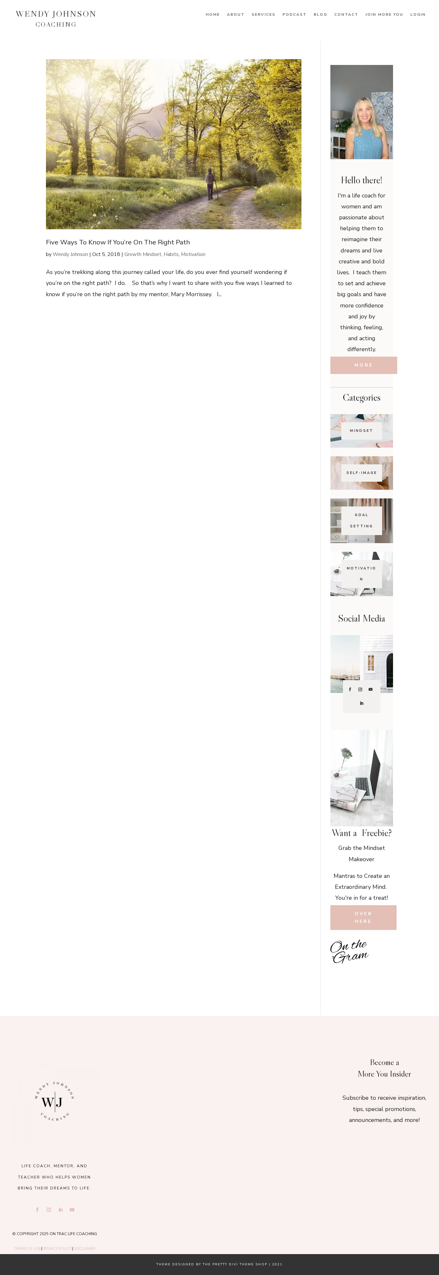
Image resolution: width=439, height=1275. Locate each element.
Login (418, 14)
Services (263, 14)
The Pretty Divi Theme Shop (235, 1264)
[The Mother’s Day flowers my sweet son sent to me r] (219, 1069)
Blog (320, 14)
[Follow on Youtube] (370, 689)
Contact (346, 14)
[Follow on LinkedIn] (361, 703)
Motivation (193, 254)
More (363, 365)
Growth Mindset (142, 254)
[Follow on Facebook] (350, 689)
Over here (363, 917)
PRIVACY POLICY (57, 1248)
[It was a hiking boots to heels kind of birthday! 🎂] (151, 1069)
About (236, 14)
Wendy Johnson (70, 254)
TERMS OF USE (27, 1248)
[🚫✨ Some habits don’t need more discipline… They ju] (382, 974)
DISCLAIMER (84, 1248)
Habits (171, 254)
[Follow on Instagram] (360, 689)
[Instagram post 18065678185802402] (361, 974)
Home (213, 14)
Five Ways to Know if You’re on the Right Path (118, 242)
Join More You (384, 14)
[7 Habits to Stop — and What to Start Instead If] (341, 974)
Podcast (294, 14)
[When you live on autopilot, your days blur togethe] (382, 960)
